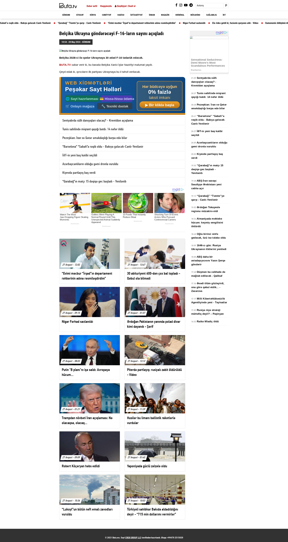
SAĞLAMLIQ (211, 15)
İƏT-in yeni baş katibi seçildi (79, 155)
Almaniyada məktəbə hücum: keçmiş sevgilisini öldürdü (207, 222)
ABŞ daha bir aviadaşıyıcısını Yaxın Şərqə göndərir (208, 260)
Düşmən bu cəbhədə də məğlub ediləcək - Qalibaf (208, 274)
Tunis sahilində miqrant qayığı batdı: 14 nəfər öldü (92, 129)
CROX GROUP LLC (133, 537)
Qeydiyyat (121, 6)
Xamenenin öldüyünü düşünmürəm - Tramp (264, 23)
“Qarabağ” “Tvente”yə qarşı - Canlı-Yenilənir (57, 23)
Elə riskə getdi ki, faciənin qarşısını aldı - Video (213, 23)
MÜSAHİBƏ (195, 15)
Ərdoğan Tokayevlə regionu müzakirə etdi (205, 209)
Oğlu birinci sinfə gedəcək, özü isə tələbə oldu (208, 236)
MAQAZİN (165, 15)
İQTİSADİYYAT (136, 15)
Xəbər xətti (92, 6)
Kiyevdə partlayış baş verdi (79, 173)
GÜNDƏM (66, 15)
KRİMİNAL (180, 15)
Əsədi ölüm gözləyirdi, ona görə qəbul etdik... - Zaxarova (207, 287)
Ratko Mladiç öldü (205, 321)
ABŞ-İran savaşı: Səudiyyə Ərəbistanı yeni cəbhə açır (206, 184)
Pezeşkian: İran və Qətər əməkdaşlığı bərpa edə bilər (94, 138)
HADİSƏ (120, 15)
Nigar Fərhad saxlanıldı (172, 23)
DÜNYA (93, 15)
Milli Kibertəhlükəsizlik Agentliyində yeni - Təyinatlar (209, 300)
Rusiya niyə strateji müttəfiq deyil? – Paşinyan (207, 312)
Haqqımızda (106, 6)
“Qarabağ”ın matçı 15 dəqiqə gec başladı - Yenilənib (94, 181)
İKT (224, 15)
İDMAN (152, 15)
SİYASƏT (80, 15)
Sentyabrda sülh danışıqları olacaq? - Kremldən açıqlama (97, 120)
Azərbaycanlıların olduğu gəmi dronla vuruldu (90, 164)
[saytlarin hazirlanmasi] (122, 96)
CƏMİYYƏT (106, 15)
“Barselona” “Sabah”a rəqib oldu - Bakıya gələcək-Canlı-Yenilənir (102, 147)
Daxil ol (131, 6)
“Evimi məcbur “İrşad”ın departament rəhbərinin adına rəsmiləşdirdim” (120, 23)
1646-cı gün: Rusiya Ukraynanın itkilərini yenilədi (208, 247)
